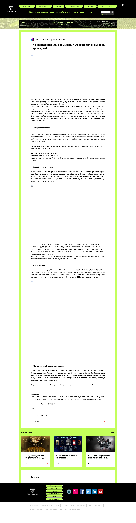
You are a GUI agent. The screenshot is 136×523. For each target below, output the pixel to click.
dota (72, 505)
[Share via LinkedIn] (42, 415)
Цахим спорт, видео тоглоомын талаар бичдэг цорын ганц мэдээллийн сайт (61, 12)
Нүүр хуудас (54, 486)
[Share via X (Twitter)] (37, 415)
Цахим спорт (54, 488)
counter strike (34, 505)
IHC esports (98, 505)
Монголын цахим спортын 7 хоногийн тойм (67, 457)
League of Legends (36, 509)
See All (113, 432)
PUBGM (65, 505)
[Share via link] (47, 415)
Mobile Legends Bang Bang (53, 509)
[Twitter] (88, 491)
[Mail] (69, 491)
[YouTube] (100, 491)
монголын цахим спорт (72, 509)
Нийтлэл (54, 496)
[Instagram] (132, 62)
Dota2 (33, 408)
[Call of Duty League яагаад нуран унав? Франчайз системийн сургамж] (100, 444)
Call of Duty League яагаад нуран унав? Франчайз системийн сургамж (99, 457)
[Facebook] (132, 49)
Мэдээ (54, 491)
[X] (132, 54)
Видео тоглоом (54, 494)
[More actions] (103, 40)
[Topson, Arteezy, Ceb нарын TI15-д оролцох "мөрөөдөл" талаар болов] (35, 444)
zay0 (90, 505)
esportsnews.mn (47, 505)
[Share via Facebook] (32, 415)
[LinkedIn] (132, 58)
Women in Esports (54, 499)
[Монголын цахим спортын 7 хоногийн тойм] (68, 444)
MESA (57, 505)
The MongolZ (81, 505)
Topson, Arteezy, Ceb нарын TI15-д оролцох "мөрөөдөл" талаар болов (35, 457)
